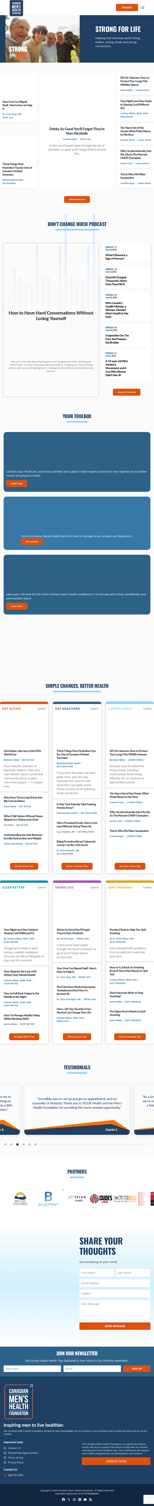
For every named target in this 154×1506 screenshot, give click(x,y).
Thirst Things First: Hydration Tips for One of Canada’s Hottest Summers (17, 169)
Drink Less (7, 117)
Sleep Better (126, 116)
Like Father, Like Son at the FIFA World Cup (22, 752)
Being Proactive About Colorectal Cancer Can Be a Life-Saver (76, 843)
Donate (127, 7)
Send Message (115, 1326)
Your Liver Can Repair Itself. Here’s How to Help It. (17, 105)
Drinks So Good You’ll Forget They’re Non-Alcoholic (77, 131)
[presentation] (18, 85)
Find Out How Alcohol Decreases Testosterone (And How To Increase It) (76, 990)
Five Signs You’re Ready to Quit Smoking (127, 1013)
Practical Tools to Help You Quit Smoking (128, 931)
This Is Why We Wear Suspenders (132, 176)
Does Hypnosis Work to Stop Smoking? (126, 994)
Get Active (28, 759)
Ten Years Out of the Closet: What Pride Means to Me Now (135, 131)
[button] (5, 1144)
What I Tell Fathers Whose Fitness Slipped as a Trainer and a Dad (23, 817)
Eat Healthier (9, 183)
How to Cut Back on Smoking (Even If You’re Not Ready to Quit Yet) (129, 970)
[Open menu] (143, 7)
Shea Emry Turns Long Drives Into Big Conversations (23, 799)
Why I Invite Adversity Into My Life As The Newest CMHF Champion (135, 154)
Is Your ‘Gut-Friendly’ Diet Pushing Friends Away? (76, 806)
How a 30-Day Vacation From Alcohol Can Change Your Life (74, 1010)
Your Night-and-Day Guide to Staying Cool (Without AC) (136, 104)
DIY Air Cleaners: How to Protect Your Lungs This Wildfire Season (134, 81)
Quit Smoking (118, 941)
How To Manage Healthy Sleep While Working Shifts (22, 1017)
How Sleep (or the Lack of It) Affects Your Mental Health (20, 973)
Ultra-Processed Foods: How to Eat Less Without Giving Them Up (77, 824)
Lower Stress (142, 90)
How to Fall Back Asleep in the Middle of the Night (21, 995)
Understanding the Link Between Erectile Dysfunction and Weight (23, 836)
